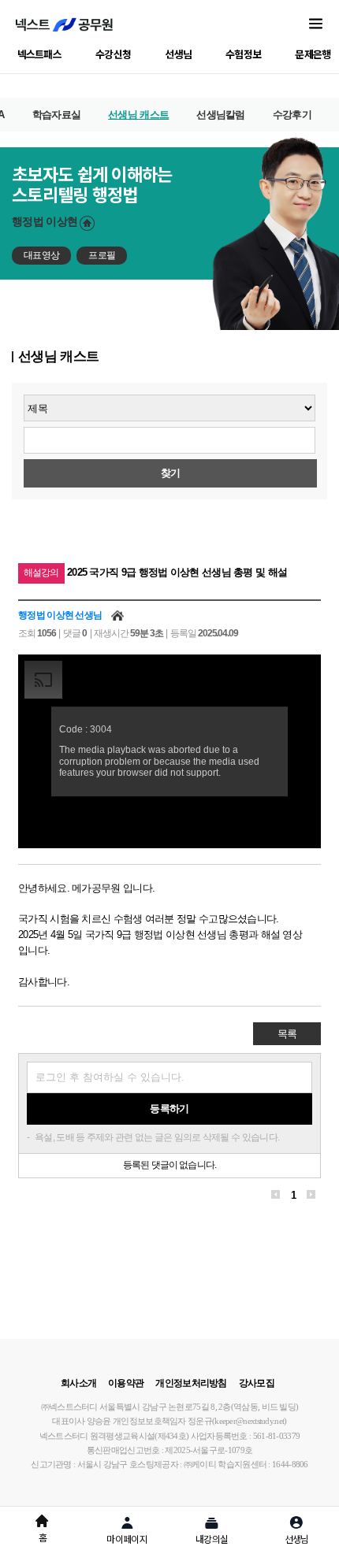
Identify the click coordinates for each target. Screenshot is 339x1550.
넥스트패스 (39, 53)
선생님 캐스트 (138, 115)
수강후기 (292, 115)
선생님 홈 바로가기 (87, 223)
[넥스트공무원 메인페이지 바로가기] (64, 24)
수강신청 (113, 53)
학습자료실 (56, 115)
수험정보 (243, 53)
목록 (287, 1034)
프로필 (101, 255)
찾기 (171, 473)
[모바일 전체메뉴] (315, 24)
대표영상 (41, 255)
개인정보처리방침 (190, 1383)
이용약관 (125, 1383)
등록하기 (169, 1108)
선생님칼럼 (220, 115)
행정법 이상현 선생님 (60, 615)
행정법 (44, 221)
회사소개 (78, 1383)
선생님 (178, 53)
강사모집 (256, 1383)
